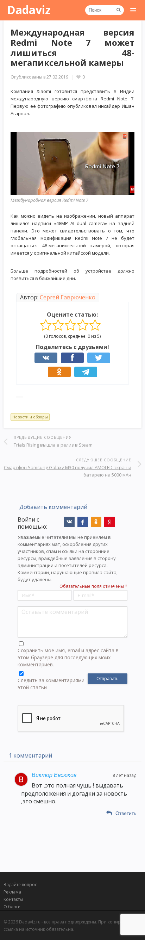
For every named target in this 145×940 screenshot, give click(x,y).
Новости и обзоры (30, 416)
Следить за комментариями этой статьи (51, 684)
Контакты (13, 899)
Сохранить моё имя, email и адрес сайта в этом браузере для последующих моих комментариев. (68, 657)
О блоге (12, 907)
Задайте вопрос (20, 885)
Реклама (12, 892)
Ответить (125, 813)
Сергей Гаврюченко (67, 297)
